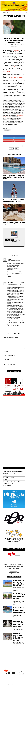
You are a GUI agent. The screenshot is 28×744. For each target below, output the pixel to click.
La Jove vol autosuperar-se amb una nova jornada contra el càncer (13, 200)
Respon (22, 259)
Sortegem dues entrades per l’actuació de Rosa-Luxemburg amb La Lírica (12, 482)
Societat (17, 44)
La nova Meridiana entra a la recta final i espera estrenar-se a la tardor (19, 595)
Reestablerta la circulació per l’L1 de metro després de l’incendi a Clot (19, 623)
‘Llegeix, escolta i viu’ (7, 485)
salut (16, 148)
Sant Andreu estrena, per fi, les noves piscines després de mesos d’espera (19, 583)
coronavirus (19, 146)
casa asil (12, 146)
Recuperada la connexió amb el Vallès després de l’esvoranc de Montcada (18, 637)
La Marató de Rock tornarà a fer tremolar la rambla (12, 471)
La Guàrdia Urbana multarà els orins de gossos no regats (14, 223)
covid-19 (12, 148)
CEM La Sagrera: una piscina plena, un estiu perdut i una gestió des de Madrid (13, 177)
